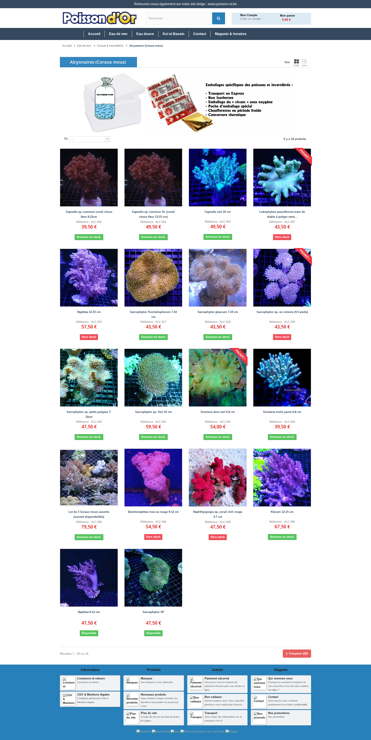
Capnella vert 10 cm (218, 211)
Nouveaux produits (153, 694)
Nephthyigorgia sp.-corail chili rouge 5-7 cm (217, 514)
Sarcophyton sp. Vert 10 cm (153, 412)
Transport (211, 713)
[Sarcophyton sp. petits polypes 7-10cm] (89, 377)
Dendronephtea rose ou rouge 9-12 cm (153, 511)
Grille (296, 65)
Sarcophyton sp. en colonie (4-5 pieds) (282, 312)
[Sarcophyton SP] (153, 578)
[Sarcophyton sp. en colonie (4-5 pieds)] (282, 277)
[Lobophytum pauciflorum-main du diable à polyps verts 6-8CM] (282, 177)
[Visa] (176, 731)
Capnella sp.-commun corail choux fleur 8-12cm (89, 214)
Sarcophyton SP (153, 612)
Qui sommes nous (280, 678)
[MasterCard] (161, 731)
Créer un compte (250, 18)
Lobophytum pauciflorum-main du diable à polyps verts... (282, 214)
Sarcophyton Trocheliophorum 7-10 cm (153, 314)
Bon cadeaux (213, 697)
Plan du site (149, 713)
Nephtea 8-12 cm (89, 612)
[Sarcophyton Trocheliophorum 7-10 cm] (153, 277)
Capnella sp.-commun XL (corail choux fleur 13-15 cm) (153, 214)
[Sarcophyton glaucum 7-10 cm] (217, 277)
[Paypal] (232, 731)
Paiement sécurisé (217, 678)
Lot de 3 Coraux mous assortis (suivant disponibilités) (88, 514)
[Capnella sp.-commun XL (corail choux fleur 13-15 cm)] (153, 177)
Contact (273, 697)
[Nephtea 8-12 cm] (89, 578)
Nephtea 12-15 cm (89, 312)
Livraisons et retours (91, 678)
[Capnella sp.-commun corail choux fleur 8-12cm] (89, 177)
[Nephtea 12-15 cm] (89, 277)
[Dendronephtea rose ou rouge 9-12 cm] (153, 477)
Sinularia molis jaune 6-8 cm (282, 412)
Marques (146, 678)
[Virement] (144, 731)
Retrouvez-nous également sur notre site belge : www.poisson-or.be (185, 4)
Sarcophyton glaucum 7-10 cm (218, 312)
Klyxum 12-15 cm (282, 511)
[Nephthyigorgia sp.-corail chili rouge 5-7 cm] (217, 477)
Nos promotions (279, 713)
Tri (66, 138)
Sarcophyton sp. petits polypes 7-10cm (89, 414)
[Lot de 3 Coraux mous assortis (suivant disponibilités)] (89, 477)
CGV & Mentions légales (93, 694)
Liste (304, 65)
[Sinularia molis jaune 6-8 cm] (282, 377)
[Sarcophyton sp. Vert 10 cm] (153, 377)
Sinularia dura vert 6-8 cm (218, 412)
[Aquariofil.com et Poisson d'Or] (99, 18)
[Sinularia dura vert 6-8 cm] (217, 377)
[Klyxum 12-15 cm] (282, 477)
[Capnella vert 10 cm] (217, 177)
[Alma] (203, 731)
